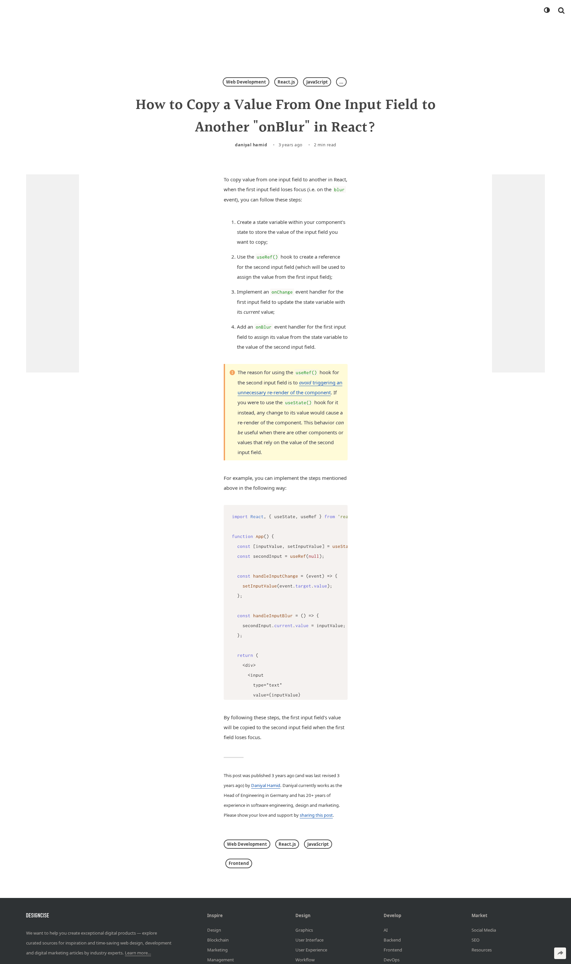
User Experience (311, 949)
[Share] (560, 953)
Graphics (304, 930)
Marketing (217, 949)
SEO (475, 940)
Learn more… (138, 953)
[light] (546, 10)
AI (386, 930)
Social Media (484, 930)
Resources (482, 949)
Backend (392, 940)
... (341, 82)
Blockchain (218, 940)
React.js (286, 82)
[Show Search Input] (561, 10)
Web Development (246, 82)
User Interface (309, 940)
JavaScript (317, 82)
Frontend (239, 863)
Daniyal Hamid (251, 145)
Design (214, 930)
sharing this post (316, 815)
